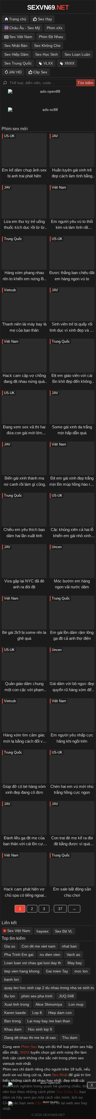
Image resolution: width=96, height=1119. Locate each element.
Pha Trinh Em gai (18, 954)
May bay (74, 963)
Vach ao (73, 954)
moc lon (81, 971)
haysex (43, 931)
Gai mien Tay (57, 971)
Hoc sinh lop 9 (40, 1029)
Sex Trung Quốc (18, 63)
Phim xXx (54, 28)
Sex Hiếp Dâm (16, 54)
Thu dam (69, 1037)
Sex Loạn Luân (77, 54)
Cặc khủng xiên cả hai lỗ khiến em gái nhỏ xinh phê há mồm (72, 535)
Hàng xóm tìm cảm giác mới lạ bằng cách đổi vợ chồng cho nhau (24, 741)
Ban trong (12, 1021)
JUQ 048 (66, 996)
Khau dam (13, 1029)
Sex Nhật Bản (15, 45)
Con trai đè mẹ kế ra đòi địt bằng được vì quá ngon (72, 844)
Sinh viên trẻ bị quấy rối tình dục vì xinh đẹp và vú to (72, 330)
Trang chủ (17, 19)
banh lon (11, 979)
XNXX (69, 63)
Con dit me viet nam (38, 946)
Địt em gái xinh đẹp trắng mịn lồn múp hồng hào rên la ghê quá (71, 484)
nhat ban (69, 946)
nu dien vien (50, 954)
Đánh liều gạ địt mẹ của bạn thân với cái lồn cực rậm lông (24, 844)
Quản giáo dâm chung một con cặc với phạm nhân (24, 689)
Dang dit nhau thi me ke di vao (30, 1037)
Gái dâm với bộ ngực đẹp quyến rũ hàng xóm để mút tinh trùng (72, 689)
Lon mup (76, 1004)
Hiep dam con (60, 1013)
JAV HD (15, 72)
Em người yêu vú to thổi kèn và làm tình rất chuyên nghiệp (72, 227)
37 (60, 909)
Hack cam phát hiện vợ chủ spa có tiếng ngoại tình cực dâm (24, 895)
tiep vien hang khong (21, 971)
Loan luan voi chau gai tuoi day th (32, 963)
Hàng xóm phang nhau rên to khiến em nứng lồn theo (24, 278)
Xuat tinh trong (16, 1004)
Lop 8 (37, 1013)
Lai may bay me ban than (48, 1021)
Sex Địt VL (64, 931)
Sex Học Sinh (46, 54)
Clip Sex (40, 72)
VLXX (48, 63)
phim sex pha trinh (37, 996)
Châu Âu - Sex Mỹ (24, 28)
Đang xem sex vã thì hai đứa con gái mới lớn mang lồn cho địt (24, 433)
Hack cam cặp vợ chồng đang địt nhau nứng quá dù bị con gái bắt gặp (24, 381)
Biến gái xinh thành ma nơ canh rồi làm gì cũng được (24, 484)
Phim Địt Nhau (51, 37)
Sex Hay (45, 19)
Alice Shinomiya (48, 1004)
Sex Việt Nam (20, 37)
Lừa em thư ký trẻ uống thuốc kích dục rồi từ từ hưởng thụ (24, 227)
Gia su (9, 946)
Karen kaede (15, 1013)
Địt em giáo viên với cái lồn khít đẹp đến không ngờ (71, 381)
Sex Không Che (47, 45)
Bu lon (9, 996)
